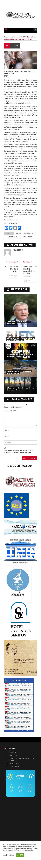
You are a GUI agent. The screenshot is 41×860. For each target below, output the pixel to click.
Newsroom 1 (18, 250)
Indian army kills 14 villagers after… (18, 727)
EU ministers (12, 237)
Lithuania (28, 237)
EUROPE (15, 45)
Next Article (26, 262)
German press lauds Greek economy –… (20, 722)
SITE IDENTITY (14, 763)
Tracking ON (25, 730)
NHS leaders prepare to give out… (14, 718)
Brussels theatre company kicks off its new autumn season (20, 356)
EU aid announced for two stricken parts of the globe (19, 372)
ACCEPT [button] (20, 855)
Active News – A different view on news (19, 695)
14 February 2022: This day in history (11, 268)
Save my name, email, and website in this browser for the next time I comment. (18, 451)
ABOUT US (13, 755)
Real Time (18, 730)
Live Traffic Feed (19, 680)
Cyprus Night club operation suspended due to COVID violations (30, 271)
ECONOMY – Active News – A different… (16, 685)
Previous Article (13, 262)
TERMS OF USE (14, 766)
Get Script (12, 730)
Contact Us (12, 752)
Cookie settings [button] (8, 855)
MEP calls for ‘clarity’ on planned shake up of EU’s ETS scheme (20, 339)
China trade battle (24, 233)
